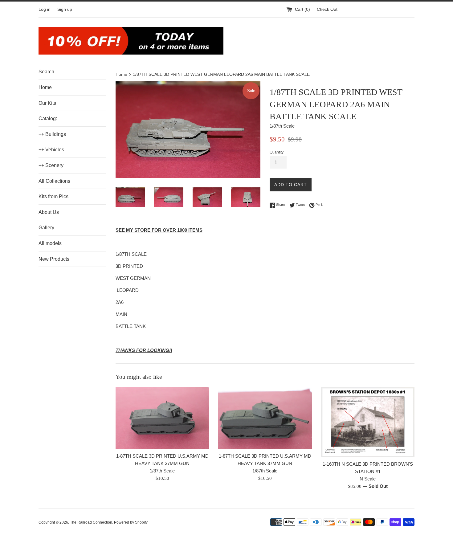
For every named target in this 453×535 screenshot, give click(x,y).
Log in (45, 9)
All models (50, 243)
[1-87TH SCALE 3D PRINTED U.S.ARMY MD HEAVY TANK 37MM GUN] (162, 418)
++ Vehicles (51, 149)
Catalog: (48, 118)
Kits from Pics (53, 196)
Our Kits (47, 103)
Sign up (64, 9)
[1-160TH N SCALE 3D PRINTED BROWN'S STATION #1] (367, 422)
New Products (54, 259)
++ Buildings (52, 134)
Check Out (327, 9)
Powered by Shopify (131, 522)
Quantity (277, 152)
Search (46, 71)
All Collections (54, 181)
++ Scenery (51, 165)
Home (45, 87)
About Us (49, 212)
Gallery (46, 227)
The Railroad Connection (91, 522)
